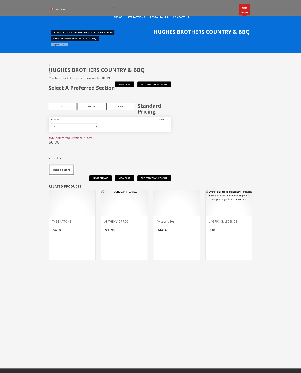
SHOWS (244, 10)
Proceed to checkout (154, 84)
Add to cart (61, 170)
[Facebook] (49, 158)
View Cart (124, 84)
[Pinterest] (57, 158)
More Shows (100, 178)
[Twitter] (52, 158)
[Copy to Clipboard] (60, 158)
